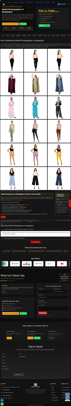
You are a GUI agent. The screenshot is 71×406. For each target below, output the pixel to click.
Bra (36, 35)
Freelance (46, 2)
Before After (30, 2)
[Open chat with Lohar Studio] (67, 397)
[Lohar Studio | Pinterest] (11, 398)
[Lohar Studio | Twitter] (9, 398)
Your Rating (41, 300)
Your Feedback (41, 305)
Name (3, 353)
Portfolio (22, 2)
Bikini (16, 35)
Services (15, 2)
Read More (3, 216)
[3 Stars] (43, 302)
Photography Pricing (54, 400)
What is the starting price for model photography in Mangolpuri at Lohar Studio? (17, 229)
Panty (40, 35)
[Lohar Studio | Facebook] (1, 398)
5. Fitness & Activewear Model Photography (61, 213)
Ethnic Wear (27, 35)
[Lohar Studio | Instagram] (4, 398)
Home (9, 2)
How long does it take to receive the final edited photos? (13, 238)
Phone (3, 360)
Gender (53, 2)
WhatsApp (45, 25)
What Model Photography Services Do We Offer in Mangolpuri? (62, 202)
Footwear (66, 35)
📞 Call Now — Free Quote (10, 23)
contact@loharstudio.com (8, 392)
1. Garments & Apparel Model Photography (61, 205)
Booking (52, 387)
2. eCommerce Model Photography (62, 207)
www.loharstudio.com (7, 395)
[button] (12, 60)
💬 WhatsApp (23, 23)
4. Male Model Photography (61, 210)
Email (20, 353)
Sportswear (50, 35)
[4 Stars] (44, 302)
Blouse (44, 35)
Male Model (5, 35)
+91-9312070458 (6, 389)
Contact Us (53, 392)
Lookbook (21, 35)
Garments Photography (66, 387)
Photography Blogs (54, 397)
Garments (10, 35)
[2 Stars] (41, 302)
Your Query (4, 366)
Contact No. (41, 294)
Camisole (55, 35)
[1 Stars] (39, 302)
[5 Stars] (46, 302)
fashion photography (26, 204)
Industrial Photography (65, 392)
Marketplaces (38, 2)
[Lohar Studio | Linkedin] (6, 398)
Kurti (32, 35)
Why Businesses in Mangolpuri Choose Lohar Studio (62, 199)
